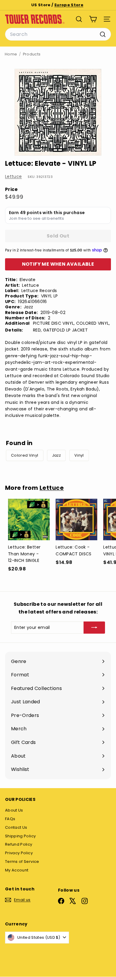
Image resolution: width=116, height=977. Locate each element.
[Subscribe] (94, 627)
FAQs (10, 819)
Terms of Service (22, 861)
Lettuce (13, 176)
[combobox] (58, 34)
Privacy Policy (19, 853)
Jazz (56, 455)
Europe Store (68, 5)
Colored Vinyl (24, 455)
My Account (17, 870)
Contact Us (16, 827)
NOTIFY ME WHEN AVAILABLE (58, 264)
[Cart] (93, 19)
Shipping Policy (20, 836)
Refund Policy (18, 844)
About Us (14, 810)
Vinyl (79, 455)
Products (32, 54)
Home (11, 54)
